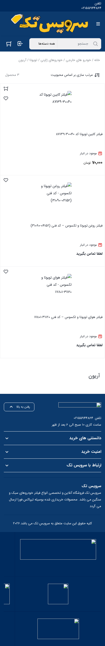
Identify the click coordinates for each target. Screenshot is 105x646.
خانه (97, 60)
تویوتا (33, 60)
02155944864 (91, 8)
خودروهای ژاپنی (51, 60)
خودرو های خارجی (78, 60)
